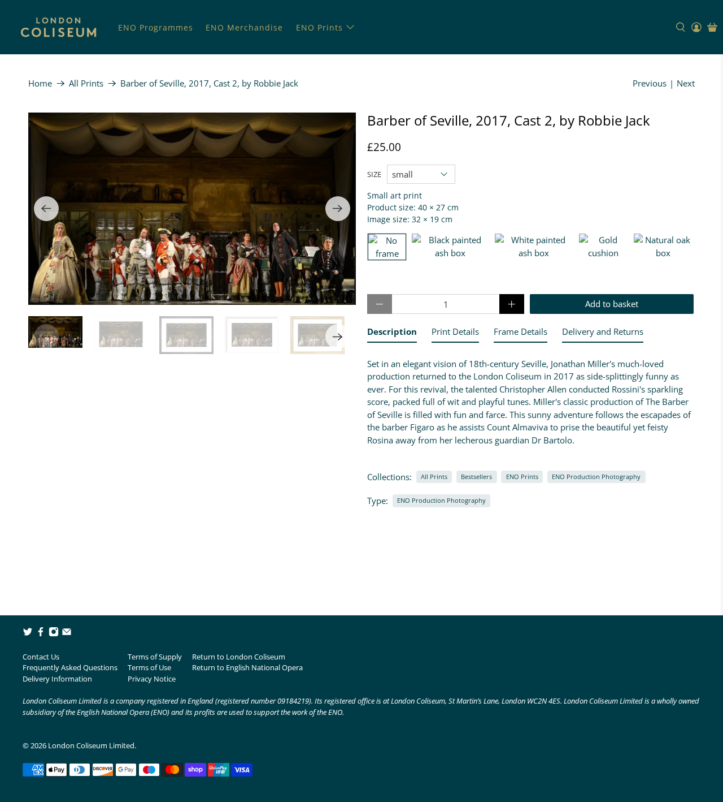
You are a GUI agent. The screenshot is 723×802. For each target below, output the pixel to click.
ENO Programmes (155, 27)
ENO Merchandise (244, 27)
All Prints (86, 83)
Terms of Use (149, 667)
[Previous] (46, 208)
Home (40, 83)
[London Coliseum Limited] (58, 27)
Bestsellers (476, 476)
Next (686, 83)
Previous (650, 83)
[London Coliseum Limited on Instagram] (54, 634)
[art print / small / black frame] (450, 247)
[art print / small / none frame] (387, 247)
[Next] (337, 208)
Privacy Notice (152, 679)
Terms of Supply (155, 657)
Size (374, 174)
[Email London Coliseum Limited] (67, 634)
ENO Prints (319, 27)
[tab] (392, 334)
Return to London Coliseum (238, 657)
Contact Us (41, 657)
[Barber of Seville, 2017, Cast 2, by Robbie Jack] (192, 209)
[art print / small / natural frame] (662, 247)
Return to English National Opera (247, 667)
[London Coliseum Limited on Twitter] (28, 634)
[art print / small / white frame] (534, 247)
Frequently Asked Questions (70, 667)
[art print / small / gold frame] (603, 247)
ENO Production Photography (596, 476)
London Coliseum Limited (91, 745)
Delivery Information (57, 679)
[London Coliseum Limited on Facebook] (41, 634)
